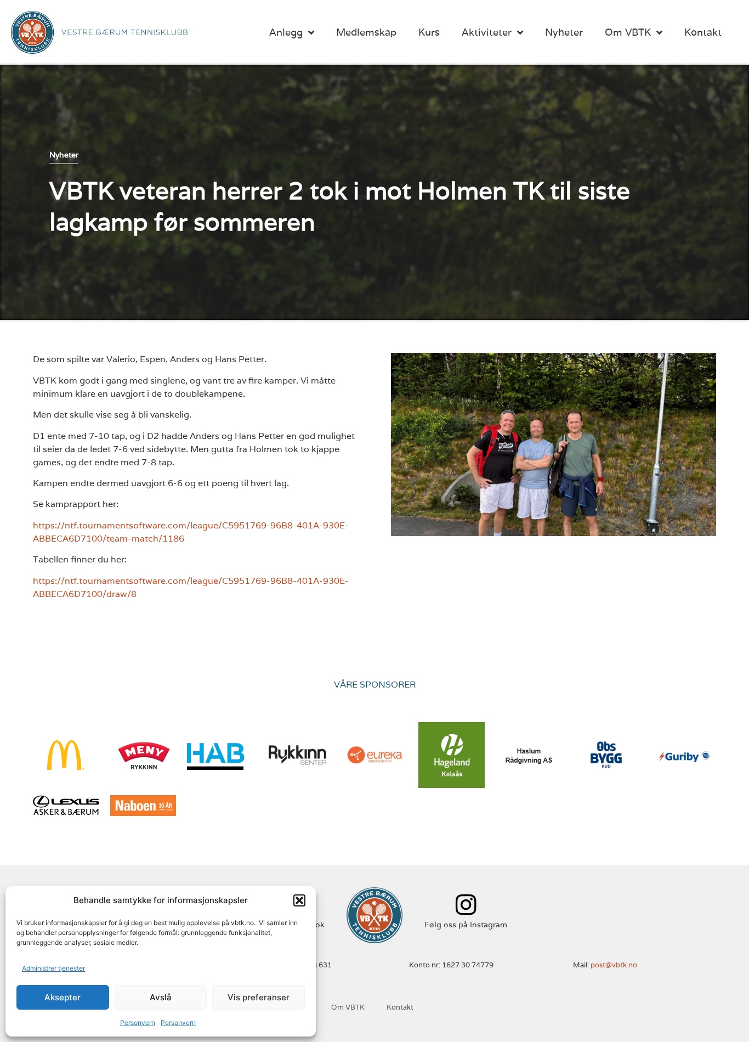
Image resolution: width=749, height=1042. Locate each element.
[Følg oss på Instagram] (466, 904)
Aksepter (62, 997)
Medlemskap (366, 32)
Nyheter (564, 32)
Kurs (429, 32)
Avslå (161, 997)
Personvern (137, 1022)
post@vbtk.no (614, 965)
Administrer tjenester (53, 968)
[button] (299, 900)
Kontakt (703, 32)
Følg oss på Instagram (465, 925)
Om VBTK (628, 32)
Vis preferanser (259, 997)
